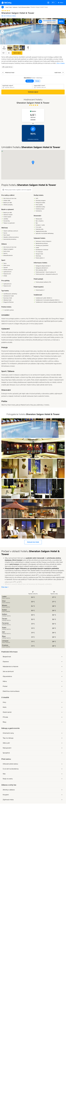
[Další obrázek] (63, 31)
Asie (10, 7)
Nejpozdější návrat (39, 85)
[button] (33, 163)
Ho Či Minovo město (24, 7)
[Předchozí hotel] (2, 72)
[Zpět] (2, 7)
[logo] (6, 2)
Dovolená (29, 81)
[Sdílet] (9, 53)
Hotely (37, 81)
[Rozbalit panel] (61, 657)
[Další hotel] (63, 72)
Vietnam (15, 7)
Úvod (7, 7)
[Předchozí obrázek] (2, 31)
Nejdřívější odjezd (7, 85)
